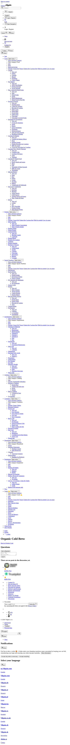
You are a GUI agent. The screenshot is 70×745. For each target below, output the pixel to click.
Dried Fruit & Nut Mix (18, 100)
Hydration (11, 524)
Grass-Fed (16, 68)
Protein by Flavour (13, 245)
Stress (9, 504)
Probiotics (14, 367)
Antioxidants (11, 359)
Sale (5, 56)
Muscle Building (13, 508)
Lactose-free (33, 68)
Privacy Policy (32, 606)
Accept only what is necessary (9, 656)
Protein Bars (15, 299)
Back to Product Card (7, 543)
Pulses (13, 178)
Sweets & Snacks (13, 101)
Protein (6, 212)
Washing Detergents (14, 447)
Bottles (14, 472)
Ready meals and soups (18, 162)
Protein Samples (12, 243)
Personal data (8, 628)
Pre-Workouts (16, 283)
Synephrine (15, 314)
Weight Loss (11, 509)
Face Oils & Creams (17, 413)
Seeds (13, 96)
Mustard (14, 191)
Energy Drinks (16, 278)
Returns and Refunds (14, 590)
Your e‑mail (7, 604)
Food (6, 58)
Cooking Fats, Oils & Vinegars (17, 149)
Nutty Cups (15, 109)
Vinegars (14, 157)
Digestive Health (13, 364)
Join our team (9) (13, 584)
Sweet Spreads (16, 88)
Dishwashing (12, 455)
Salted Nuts (15, 114)
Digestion (11, 511)
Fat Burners (11, 308)
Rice (13, 177)
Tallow (19, 405)
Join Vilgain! (8, 527)
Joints (9, 506)
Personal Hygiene (13, 428)
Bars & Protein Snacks (14, 296)
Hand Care (15, 425)
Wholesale (11, 592)
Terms (6, 624)
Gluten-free (26, 68)
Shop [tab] (5, 639)
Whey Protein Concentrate (19, 225)
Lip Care (14, 415)
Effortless (22, 381)
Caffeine (14, 311)
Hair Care (11, 430)
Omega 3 (14, 356)
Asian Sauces (15, 193)
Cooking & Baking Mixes (19, 139)
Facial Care (11, 408)
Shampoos (15, 433)
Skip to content (5, 1)
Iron (13, 340)
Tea (13, 204)
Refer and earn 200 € (14, 585)
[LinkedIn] (9, 616)
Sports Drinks (12, 272)
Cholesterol (11, 516)
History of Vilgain (13, 595)
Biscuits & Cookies (17, 108)
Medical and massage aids (15, 487)
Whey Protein (12, 222)
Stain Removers (16, 450)
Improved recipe (12, 67)
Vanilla (14, 250)
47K (11, 612)
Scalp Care (15, 436)
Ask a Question (5, 551)
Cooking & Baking (13, 136)
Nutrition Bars (16, 105)
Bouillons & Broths (17, 134)
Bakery (14, 183)
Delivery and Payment (14, 589)
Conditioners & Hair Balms (19, 435)
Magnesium (15, 330)
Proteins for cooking (14, 240)
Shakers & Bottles (13, 467)
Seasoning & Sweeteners (15, 119)
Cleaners (10, 452)
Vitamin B (15, 333)
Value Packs (7, 526)
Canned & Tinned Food (15, 159)
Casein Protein (12, 231)
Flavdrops (14, 129)
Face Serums (15, 412)
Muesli (14, 77)
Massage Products (13, 407)
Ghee (13, 155)
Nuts (13, 93)
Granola (14, 75)
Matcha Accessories (13, 474)
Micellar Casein (16, 235)
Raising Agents (16, 142)
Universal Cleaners (17, 454)
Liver (9, 518)
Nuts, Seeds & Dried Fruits (16, 90)
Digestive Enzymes (17, 371)
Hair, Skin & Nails (13, 503)
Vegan (21, 68)
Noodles (14, 182)
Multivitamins (16, 331)
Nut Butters (11, 82)
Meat (13, 163)
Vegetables (15, 170)
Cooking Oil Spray (17, 154)
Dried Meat (15, 111)
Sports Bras (15, 385)
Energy (10, 521)
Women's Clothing (13, 383)
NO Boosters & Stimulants (15, 280)
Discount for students (14, 587)
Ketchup (14, 190)
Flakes (13, 73)
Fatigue (10, 519)
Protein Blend (12, 238)
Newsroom (11, 599)
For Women (11, 361)
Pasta (13, 175)
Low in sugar (51, 68)
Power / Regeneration (14, 522)
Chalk (13, 485)
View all (14, 72)
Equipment (7, 459)
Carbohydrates (12, 306)
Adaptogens (11, 351)
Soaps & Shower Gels (18, 423)
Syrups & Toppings (17, 123)
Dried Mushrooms (17, 98)
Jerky (13, 304)
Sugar (13, 124)
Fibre (13, 369)
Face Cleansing (16, 417)
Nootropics (11, 358)
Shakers (14, 471)
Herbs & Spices (16, 131)
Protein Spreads (16, 86)
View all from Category (15, 60)
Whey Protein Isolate (18, 227)
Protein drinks (16, 275)
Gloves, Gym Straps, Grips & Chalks (18, 481)
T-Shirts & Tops (16, 393)
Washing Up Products (18, 457)
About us (10, 594)
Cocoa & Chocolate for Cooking (21, 147)
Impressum (7, 622)
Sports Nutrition (9, 260)
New (9, 65)
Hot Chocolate (16, 206)
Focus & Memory (13, 514)
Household (7, 440)
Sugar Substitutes (17, 127)
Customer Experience (14, 597)
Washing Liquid (16, 449)
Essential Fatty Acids (14, 353)
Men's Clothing (12, 391)
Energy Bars (15, 301)
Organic (10, 68)
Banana (14, 256)
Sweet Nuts (15, 113)
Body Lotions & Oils (18, 426)
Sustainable (16, 381)
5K (11, 614)
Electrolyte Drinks (17, 277)
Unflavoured (15, 248)
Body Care (11, 418)
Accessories (11, 396)
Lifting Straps (16, 484)
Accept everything (24, 656)
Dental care (11, 438)
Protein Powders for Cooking (20, 144)
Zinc (13, 338)
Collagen (10, 241)
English (7, 47)
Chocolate (15, 116)
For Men (10, 363)
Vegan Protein (12, 230)
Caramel (14, 251)
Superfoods (11, 341)
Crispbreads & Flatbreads (19, 185)
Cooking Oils (15, 152)
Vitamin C (15, 335)
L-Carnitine (15, 313)
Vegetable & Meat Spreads (19, 167)
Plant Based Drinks (17, 209)
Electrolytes (11, 270)
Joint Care (11, 346)
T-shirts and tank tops (18, 386)
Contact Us (11, 582)
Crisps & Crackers (17, 106)
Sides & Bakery (12, 172)
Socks (13, 388)
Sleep (9, 513)
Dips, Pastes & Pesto (18, 198)
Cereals (10, 70)
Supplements (8, 317)
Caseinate (14, 236)
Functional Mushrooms (18, 345)
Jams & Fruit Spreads (18, 132)
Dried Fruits (15, 95)
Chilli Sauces (15, 195)
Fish (13, 165)
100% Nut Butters (17, 85)
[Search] (2, 8)
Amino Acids (12, 285)
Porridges (14, 78)
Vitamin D (15, 336)
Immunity (11, 501)
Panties (14, 390)
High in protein (42, 68)
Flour (13, 141)
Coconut (14, 258)
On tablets (15, 479)
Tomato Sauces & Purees (19, 196)
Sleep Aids (11, 372)
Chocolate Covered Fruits (19, 118)
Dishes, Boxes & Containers (16, 476)
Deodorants (15, 422)
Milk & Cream (16, 145)
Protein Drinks (16, 208)
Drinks (10, 200)
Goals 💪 (7, 491)
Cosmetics (7, 398)
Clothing (7, 375)
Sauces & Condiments (14, 186)
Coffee (14, 203)
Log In (3, 556)
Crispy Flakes (16, 80)
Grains (13, 180)
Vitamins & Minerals (14, 327)
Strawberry (15, 254)
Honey (14, 126)
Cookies (7, 626)
